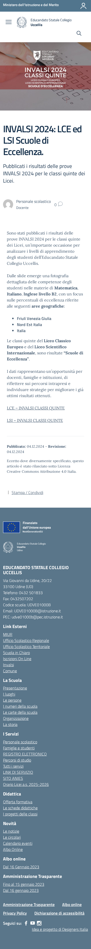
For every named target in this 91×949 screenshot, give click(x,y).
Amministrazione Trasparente (29, 904)
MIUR (7, 634)
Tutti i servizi (13, 766)
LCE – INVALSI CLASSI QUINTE (36, 408)
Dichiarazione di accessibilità (59, 913)
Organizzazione (16, 718)
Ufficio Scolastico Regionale (26, 640)
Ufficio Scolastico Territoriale (26, 646)
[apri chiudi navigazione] (9, 22)
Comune (10, 671)
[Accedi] (83, 6)
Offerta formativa (17, 802)
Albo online (72, 904)
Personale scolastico (20, 742)
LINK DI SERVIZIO (18, 772)
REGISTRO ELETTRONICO (25, 754)
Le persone (12, 700)
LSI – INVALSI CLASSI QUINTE (35, 420)
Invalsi (8, 665)
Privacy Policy (15, 913)
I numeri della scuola (20, 706)
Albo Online (13, 849)
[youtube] (32, 923)
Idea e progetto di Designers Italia (60, 929)
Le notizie (11, 831)
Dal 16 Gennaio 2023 (21, 867)
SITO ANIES (13, 778)
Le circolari (12, 837)
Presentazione (15, 688)
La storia (10, 724)
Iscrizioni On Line (17, 659)
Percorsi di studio (17, 760)
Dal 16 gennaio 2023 (21, 890)
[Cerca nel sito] (79, 34)
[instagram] (39, 923)
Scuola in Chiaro (16, 653)
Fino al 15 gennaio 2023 (23, 884)
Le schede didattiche (20, 808)
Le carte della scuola (20, 712)
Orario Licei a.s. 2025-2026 (26, 784)
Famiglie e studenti (19, 748)
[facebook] (26, 923)
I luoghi (9, 694)
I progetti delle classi (20, 814)
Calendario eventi (17, 843)
